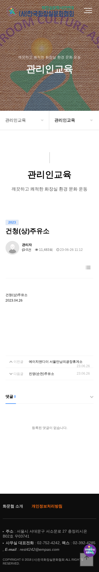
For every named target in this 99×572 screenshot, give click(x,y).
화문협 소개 (13, 506)
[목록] (88, 268)
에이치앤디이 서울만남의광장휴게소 (55, 362)
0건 (28, 250)
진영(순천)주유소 (41, 374)
